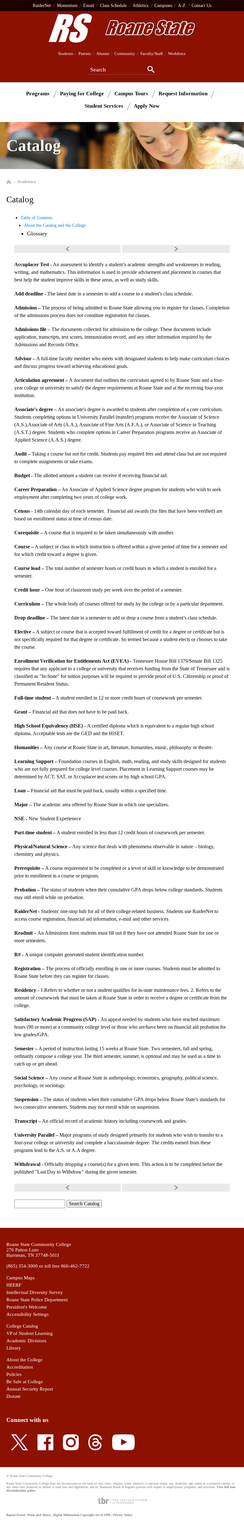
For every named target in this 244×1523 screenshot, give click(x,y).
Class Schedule (113, 5)
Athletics (140, 5)
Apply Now (146, 106)
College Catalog (22, 1326)
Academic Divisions (26, 1340)
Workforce (177, 53)
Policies (14, 1374)
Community (124, 53)
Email (88, 5)
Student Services (104, 106)
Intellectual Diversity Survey (34, 1292)
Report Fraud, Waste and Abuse (28, 1515)
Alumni (102, 53)
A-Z (182, 5)
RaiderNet (42, 5)
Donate (13, 1396)
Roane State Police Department (37, 1299)
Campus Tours (131, 94)
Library (13, 1347)
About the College (24, 1359)
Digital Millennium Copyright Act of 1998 (81, 1515)
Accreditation (19, 1367)
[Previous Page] (68, 249)
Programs (38, 94)
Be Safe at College (24, 1381)
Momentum (67, 5)
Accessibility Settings (27, 1314)
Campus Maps (20, 1277)
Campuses (163, 5)
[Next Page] (176, 249)
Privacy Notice (122, 1515)
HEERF (13, 1285)
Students (65, 53)
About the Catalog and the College (55, 225)
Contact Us (201, 5)
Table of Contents (36, 217)
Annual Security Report (29, 1388)
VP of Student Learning (29, 1333)
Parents (84, 53)
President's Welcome (26, 1307)
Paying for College (82, 94)
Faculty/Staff (151, 53)
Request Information (183, 94)
